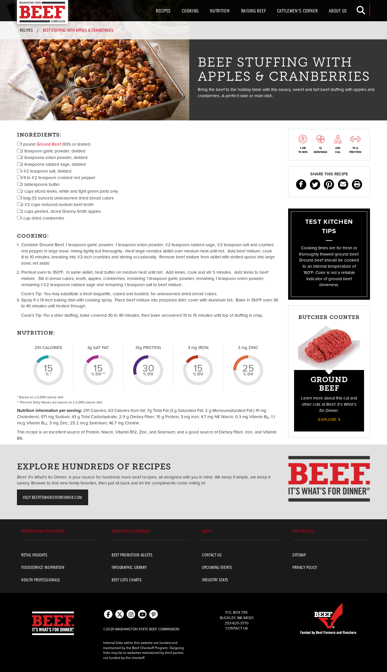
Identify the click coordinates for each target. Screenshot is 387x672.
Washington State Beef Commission (42, 12)
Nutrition (219, 10)
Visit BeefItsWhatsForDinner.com (52, 497)
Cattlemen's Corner (297, 10)
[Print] (357, 184)
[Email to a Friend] (343, 184)
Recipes (163, 10)
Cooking (190, 10)
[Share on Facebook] (301, 184)
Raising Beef (253, 10)
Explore (328, 419)
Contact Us (237, 628)
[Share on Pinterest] (329, 184)
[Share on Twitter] (315, 184)
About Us (338, 10)
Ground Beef (49, 144)
